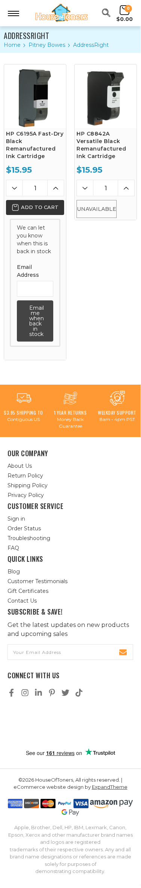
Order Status (24, 528)
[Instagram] (25, 693)
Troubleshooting (29, 538)
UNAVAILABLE (96, 209)
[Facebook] (11, 693)
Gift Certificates (28, 591)
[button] (70, 723)
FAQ (13, 548)
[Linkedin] (38, 693)
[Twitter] (65, 693)
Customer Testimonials (38, 581)
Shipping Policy (28, 485)
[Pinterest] (52, 693)
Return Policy (25, 475)
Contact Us (22, 600)
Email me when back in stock (36, 320)
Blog (14, 571)
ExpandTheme (110, 787)
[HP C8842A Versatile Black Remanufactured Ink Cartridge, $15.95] (105, 96)
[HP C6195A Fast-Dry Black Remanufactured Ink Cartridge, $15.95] (35, 96)
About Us (20, 466)
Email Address (28, 271)
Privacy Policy (26, 495)
